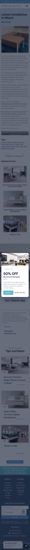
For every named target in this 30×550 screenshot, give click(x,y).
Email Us (8, 293)
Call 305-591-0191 (19, 292)
